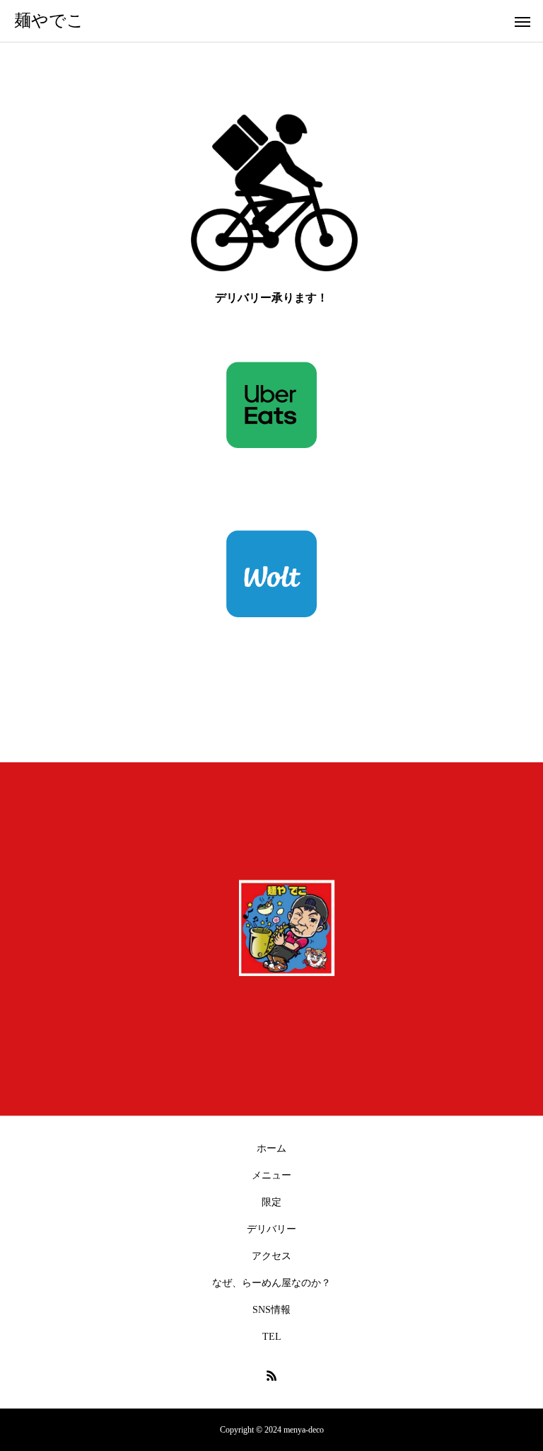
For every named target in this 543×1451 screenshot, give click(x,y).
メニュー (271, 1175)
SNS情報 (271, 1309)
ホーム (271, 1148)
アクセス (271, 1256)
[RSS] (271, 1375)
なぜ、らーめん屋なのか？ (271, 1283)
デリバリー (271, 1229)
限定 (271, 1202)
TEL (271, 1336)
